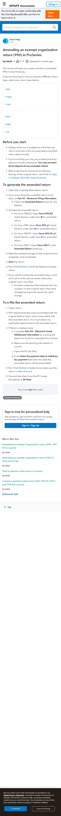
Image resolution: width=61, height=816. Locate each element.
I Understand (15, 809)
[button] (4, 3)
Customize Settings (43, 809)
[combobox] (30, 27)
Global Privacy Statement (14, 795)
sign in (31, 389)
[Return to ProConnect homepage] (22, 4)
